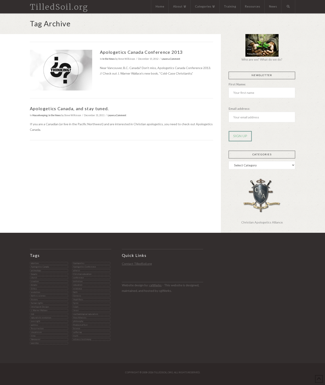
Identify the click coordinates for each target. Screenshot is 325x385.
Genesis (77, 296)
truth (75, 336)
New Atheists (79, 317)
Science (76, 328)
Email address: (239, 108)
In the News (108, 59)
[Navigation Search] (288, 6)
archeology (36, 270)
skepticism (36, 332)
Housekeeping (40, 115)
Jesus (76, 310)
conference (78, 277)
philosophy (78, 321)
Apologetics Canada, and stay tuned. (69, 108)
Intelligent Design (40, 307)
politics (34, 325)
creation (35, 281)
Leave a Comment (171, 59)
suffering (77, 332)
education (77, 285)
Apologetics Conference (84, 267)
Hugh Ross (78, 299)
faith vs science (38, 296)
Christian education (82, 274)
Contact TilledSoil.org (137, 264)
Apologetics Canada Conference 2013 (141, 52)
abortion (35, 263)
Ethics (34, 288)
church (34, 277)
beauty (34, 274)
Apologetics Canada (40, 267)
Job (32, 314)
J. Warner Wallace (39, 310)
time (33, 336)
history (34, 299)
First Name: (237, 84)
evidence (77, 288)
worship (34, 343)
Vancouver (35, 339)
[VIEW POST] (61, 70)
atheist (76, 270)
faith (75, 292)
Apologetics (78, 263)
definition (77, 281)
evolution (35, 292)
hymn (75, 303)
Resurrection (37, 328)
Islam (75, 307)
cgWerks (155, 285)
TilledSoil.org (59, 7)
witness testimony (82, 339)
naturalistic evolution (41, 317)
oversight (35, 321)
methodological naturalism (85, 314)
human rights (37, 303)
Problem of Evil (80, 325)
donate (34, 285)
